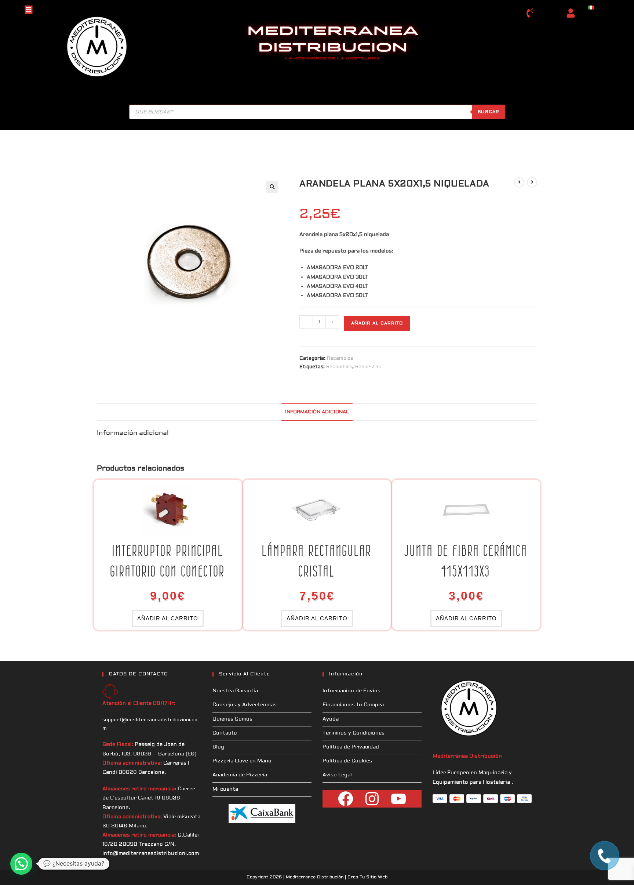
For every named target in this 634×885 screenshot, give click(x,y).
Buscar (488, 112)
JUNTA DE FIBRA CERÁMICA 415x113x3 (466, 561)
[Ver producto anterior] (519, 182)
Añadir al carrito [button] (167, 618)
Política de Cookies (347, 761)
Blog (218, 747)
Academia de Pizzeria (239, 775)
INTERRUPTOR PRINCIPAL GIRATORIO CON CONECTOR (167, 561)
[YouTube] (398, 799)
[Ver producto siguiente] (532, 182)
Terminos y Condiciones (354, 733)
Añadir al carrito (377, 323)
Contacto (224, 733)
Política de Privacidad (351, 747)
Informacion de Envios (351, 691)
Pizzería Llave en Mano (242, 761)
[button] (272, 187)
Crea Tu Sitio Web (367, 877)
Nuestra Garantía (235, 691)
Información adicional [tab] (317, 412)
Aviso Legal (337, 775)
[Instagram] (372, 799)
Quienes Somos (232, 719)
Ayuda (331, 719)
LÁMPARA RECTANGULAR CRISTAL (317, 561)
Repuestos (368, 367)
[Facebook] (345, 799)
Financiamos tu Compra (353, 704)
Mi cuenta (225, 789)
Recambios (340, 358)
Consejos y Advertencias (244, 704)
